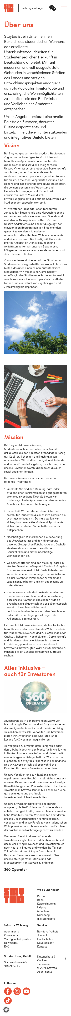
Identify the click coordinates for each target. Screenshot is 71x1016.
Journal (42, 935)
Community (11, 935)
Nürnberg (43, 915)
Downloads (11, 942)
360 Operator (15, 869)
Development (45, 942)
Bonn (40, 900)
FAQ (6, 946)
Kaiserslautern (46, 903)
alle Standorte (46, 918)
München (43, 911)
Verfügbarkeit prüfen (17, 939)
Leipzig (41, 907)
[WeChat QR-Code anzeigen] (53, 8)
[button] (6, 1010)
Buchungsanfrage (32, 8)
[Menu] (64, 8)
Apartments (11, 931)
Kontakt (42, 946)
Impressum (44, 964)
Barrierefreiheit (47, 931)
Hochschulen (45, 939)
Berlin (41, 896)
